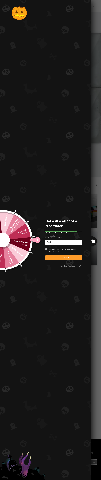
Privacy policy (54, 252)
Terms (59, 249)
